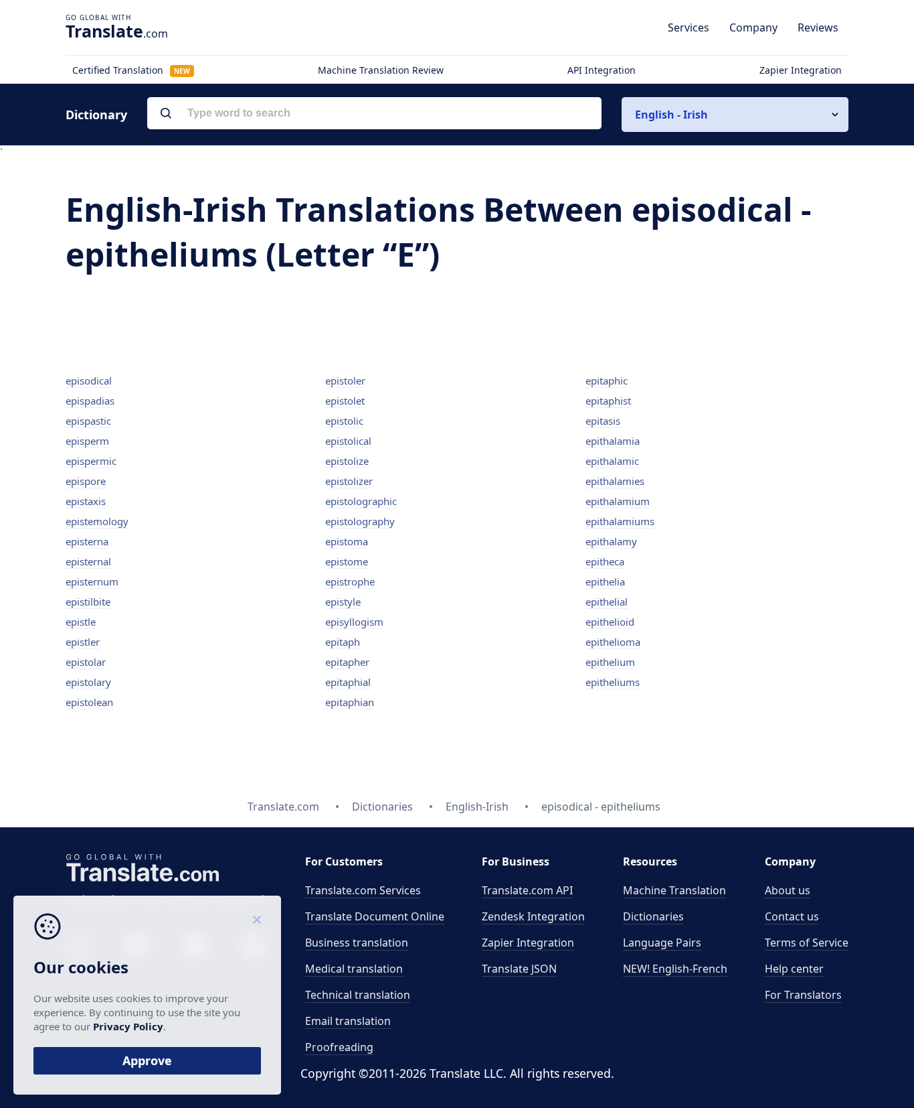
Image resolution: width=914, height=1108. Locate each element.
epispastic (88, 420)
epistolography (360, 521)
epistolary (88, 682)
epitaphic (606, 380)
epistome (346, 561)
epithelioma (612, 641)
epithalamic (612, 461)
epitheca (604, 561)
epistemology (97, 521)
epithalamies (614, 481)
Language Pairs (662, 942)
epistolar (86, 662)
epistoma (346, 541)
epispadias (90, 400)
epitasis (602, 420)
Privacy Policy (128, 1026)
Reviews (818, 27)
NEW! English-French (675, 968)
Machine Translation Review (381, 70)
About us (787, 890)
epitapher (347, 662)
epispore (86, 481)
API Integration (601, 70)
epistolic (344, 420)
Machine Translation (674, 890)
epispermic (91, 461)
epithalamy (611, 541)
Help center (794, 968)
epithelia (605, 581)
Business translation (356, 942)
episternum (92, 581)
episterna (87, 541)
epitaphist (608, 400)
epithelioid (609, 621)
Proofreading (339, 1047)
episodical (89, 380)
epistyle (343, 601)
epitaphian (349, 702)
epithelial (606, 601)
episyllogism (354, 621)
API (527, 890)
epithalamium (617, 501)
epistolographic (361, 501)
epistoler (345, 380)
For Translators (803, 994)
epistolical (348, 440)
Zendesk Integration (533, 916)
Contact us (792, 916)
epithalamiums (619, 521)
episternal (88, 561)
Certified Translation (131, 70)
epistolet (345, 400)
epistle (81, 621)
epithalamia (612, 440)
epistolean (89, 702)
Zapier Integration (800, 70)
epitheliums (612, 682)
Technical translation (357, 994)
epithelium (610, 662)
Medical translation (354, 968)
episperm (87, 440)
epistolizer (349, 481)
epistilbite (88, 601)
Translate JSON (519, 968)
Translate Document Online (374, 916)
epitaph (342, 641)
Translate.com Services (363, 890)
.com (117, 30)
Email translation (348, 1021)
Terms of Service (806, 942)
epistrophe (350, 581)
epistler (83, 641)
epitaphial (348, 682)
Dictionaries (653, 916)
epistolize (347, 461)
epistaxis (86, 501)
